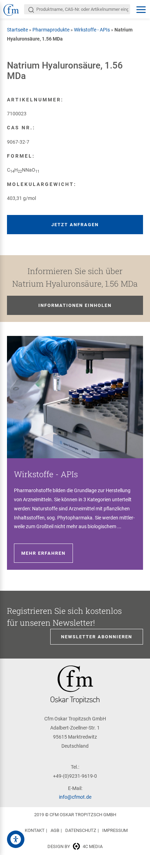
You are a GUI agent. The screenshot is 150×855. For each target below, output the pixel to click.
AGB (55, 830)
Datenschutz (80, 830)
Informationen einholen (75, 305)
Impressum (115, 830)
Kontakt (35, 830)
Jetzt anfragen (75, 224)
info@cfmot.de (75, 797)
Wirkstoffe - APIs (92, 30)
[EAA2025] (15, 839)
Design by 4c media (75, 846)
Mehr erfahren (43, 553)
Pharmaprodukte (50, 30)
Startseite (17, 30)
